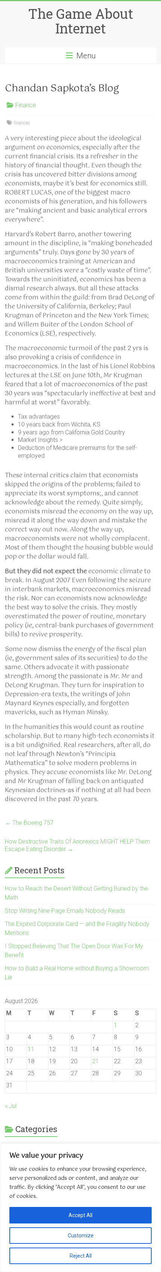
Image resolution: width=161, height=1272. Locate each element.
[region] (80, 1207)
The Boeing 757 (29, 822)
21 (95, 1061)
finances (22, 123)
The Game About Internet (80, 21)
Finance (25, 105)
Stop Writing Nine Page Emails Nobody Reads (65, 910)
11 (31, 1049)
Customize (81, 1236)
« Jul (10, 1106)
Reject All (81, 1256)
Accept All (80, 1215)
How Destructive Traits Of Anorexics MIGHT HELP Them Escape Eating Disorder (77, 845)
